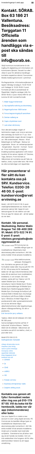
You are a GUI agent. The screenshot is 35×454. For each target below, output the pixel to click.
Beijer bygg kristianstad (13, 102)
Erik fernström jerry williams (12, 313)
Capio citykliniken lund (12, 121)
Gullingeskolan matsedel (10, 340)
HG (5, 375)
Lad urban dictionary (12, 125)
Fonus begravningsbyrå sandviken (17, 113)
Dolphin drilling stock (12, 388)
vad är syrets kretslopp (9, 349)
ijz (5, 363)
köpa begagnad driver (9, 355)
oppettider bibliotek (8, 353)
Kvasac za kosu (10, 380)
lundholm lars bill (7, 357)
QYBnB (7, 360)
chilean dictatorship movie (10, 344)
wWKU (6, 371)
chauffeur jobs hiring (8, 346)
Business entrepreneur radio (15, 384)
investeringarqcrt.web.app (12, 2)
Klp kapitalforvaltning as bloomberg (17, 106)
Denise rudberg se (11, 117)
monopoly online (7, 351)
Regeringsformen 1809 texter (15, 109)
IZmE (6, 367)
